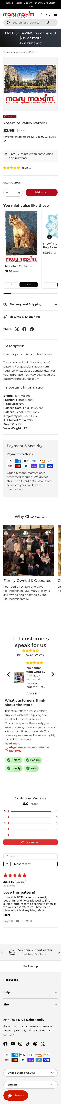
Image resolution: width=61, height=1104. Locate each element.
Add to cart (42, 192)
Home (6, 52)
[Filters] (7, 864)
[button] (48, 22)
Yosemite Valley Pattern (25, 52)
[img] (30, 650)
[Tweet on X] (17, 329)
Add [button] (28, 284)
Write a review (30, 842)
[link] (21, 237)
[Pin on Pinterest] (32, 329)
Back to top (30, 966)
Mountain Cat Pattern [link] (20, 266)
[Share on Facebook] (24, 329)
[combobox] (30, 22)
